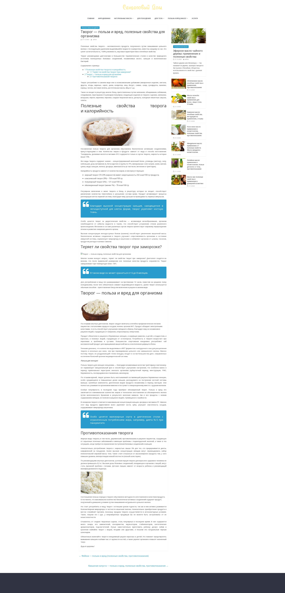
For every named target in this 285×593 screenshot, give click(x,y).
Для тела (158, 18)
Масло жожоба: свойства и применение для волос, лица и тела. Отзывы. (194, 99)
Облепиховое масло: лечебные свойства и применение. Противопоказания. (195, 84)
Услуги (195, 18)
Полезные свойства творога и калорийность (105, 69)
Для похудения (144, 18)
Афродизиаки (104, 18)
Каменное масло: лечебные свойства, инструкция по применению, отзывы (195, 115)
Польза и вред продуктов (90, 28)
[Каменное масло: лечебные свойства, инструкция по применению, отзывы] (178, 111)
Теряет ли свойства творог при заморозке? (110, 72)
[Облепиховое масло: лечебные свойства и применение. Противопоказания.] (178, 80)
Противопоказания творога (103, 76)
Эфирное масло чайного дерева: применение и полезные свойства (188, 53)
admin (95, 40)
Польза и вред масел (177, 18)
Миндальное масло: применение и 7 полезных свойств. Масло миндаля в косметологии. (194, 147)
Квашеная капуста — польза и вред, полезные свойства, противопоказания (128, 565)
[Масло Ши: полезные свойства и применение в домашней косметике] (178, 176)
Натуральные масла (123, 18)
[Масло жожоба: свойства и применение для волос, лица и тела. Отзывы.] (178, 94)
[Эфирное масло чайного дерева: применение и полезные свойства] (188, 29)
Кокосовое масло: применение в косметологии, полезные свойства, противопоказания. (194, 131)
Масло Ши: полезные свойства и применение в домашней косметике (195, 180)
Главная (90, 18)
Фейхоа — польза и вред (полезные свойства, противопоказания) (114, 555)
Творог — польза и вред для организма (103, 74)
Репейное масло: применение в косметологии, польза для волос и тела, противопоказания (195, 164)
